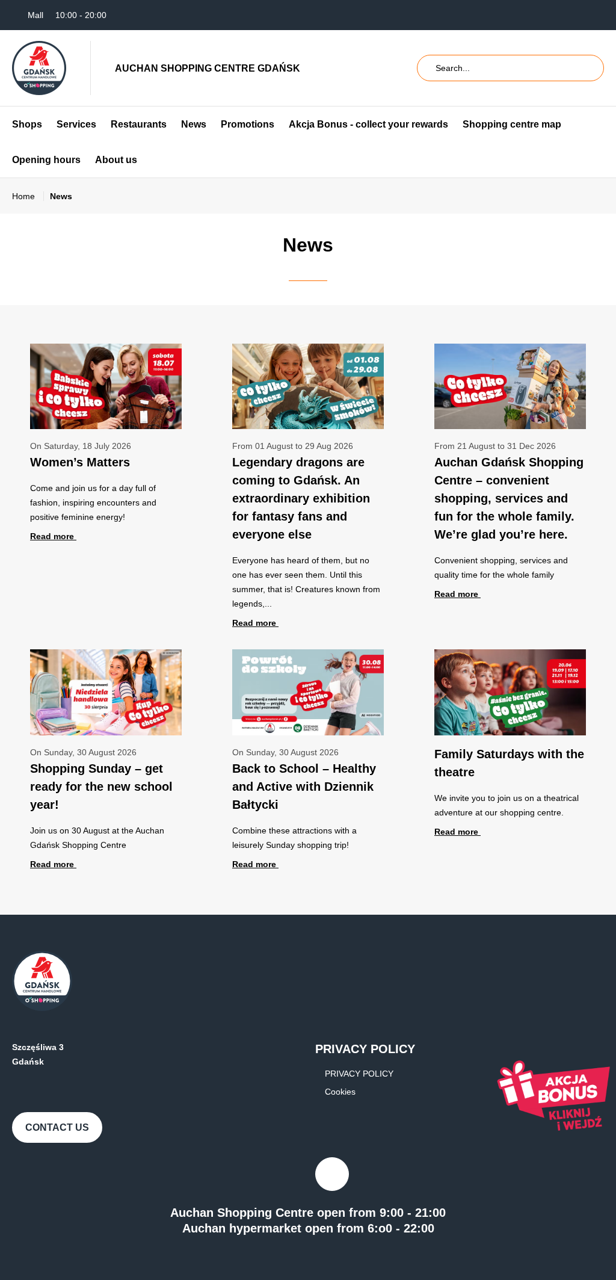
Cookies (340, 1091)
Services (76, 124)
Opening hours (46, 160)
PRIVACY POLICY (359, 1073)
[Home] (39, 68)
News (193, 124)
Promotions (247, 124)
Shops (27, 124)
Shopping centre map (512, 124)
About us (116, 160)
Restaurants (139, 124)
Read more (53, 536)
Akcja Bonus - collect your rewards (368, 124)
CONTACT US (57, 1127)
